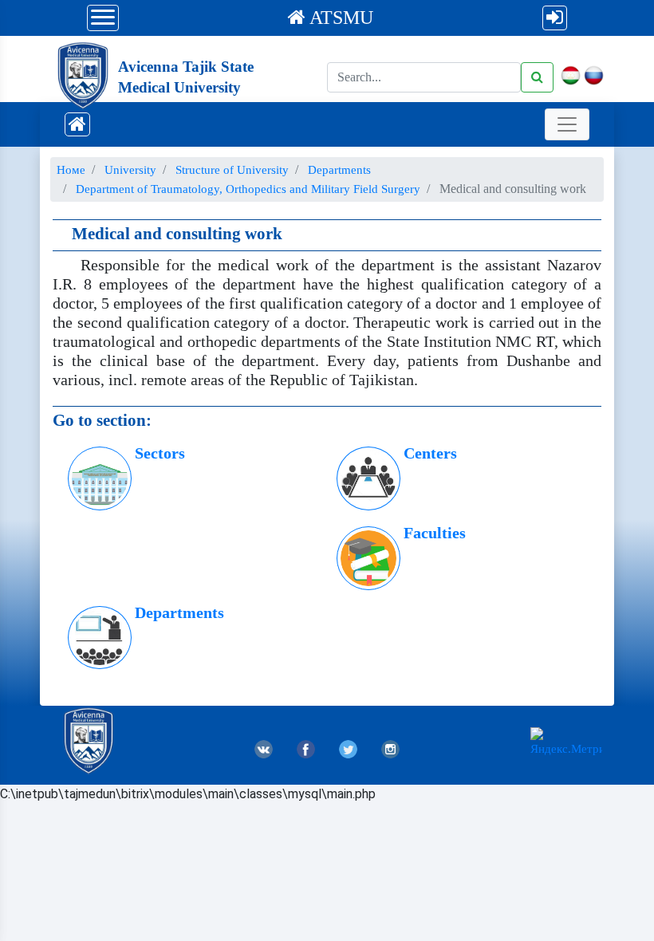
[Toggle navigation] (567, 124)
